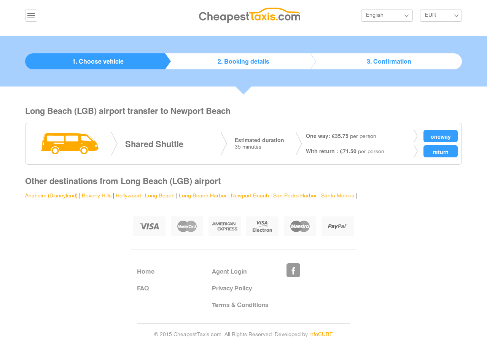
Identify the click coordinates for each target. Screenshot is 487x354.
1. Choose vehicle (98, 61)
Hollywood (128, 196)
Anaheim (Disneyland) (51, 196)
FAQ (143, 288)
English (375, 15)
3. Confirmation (389, 61)
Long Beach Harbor (203, 196)
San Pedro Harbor (295, 196)
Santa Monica (338, 196)
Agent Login (229, 271)
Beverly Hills (96, 196)
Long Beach (160, 196)
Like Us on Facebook (293, 270)
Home (145, 271)
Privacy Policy (232, 288)
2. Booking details (243, 61)
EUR (430, 15)
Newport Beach (250, 196)
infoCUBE (321, 334)
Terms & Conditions (240, 304)
